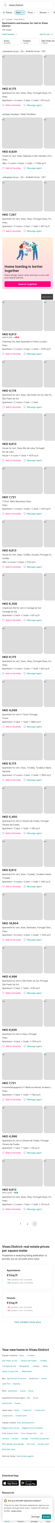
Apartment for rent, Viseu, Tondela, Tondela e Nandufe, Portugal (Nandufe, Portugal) (27, 767)
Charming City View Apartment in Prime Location (24, 341)
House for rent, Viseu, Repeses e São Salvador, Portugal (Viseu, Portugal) (27, 156)
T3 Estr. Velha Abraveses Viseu (16, 501)
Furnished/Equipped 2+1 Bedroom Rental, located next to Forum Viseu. (27, 1087)
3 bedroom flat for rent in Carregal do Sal (21, 608)
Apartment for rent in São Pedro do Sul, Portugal (25, 981)
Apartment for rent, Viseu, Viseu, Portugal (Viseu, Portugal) (27, 93)
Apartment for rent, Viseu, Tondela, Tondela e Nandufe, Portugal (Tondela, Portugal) (27, 874)
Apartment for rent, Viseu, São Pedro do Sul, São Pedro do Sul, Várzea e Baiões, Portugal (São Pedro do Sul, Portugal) (27, 395)
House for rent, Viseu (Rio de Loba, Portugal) (23, 448)
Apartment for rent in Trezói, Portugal (19, 714)
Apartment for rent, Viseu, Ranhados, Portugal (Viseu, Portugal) (27, 927)
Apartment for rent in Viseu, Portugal (19, 1034)
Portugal (9, 19)
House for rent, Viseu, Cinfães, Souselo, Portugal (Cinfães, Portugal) (27, 554)
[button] (34, 1224)
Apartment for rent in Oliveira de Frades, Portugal (25, 821)
